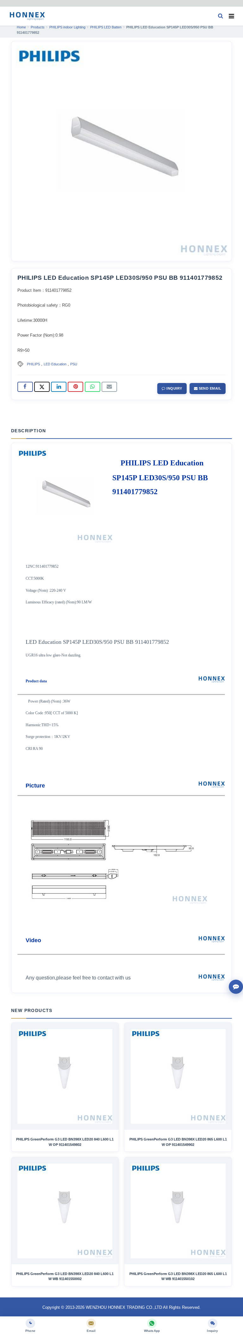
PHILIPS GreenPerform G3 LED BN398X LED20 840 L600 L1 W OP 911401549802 (65, 1141)
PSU (73, 364)
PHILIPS (33, 364)
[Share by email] (109, 387)
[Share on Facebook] (25, 387)
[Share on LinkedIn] (58, 387)
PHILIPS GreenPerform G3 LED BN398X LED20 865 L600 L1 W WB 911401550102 (178, 1276)
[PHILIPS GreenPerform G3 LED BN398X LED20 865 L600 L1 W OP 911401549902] (178, 1076)
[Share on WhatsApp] (92, 387)
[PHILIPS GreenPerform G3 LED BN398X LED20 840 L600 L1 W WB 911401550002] (64, 1211)
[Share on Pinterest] (75, 387)
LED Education (55, 364)
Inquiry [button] (173, 388)
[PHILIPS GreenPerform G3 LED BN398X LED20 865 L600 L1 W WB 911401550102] (178, 1211)
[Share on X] (42, 387)
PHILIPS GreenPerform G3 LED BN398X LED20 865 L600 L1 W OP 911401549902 (178, 1141)
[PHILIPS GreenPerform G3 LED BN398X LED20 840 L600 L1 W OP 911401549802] (64, 1076)
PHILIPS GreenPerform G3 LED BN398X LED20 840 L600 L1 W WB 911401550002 (65, 1276)
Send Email (209, 388)
